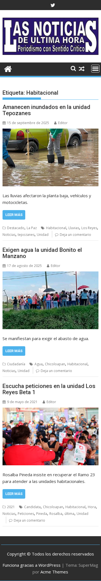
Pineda (41, 513)
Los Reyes (89, 228)
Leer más (13, 215)
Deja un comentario (75, 234)
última (69, 513)
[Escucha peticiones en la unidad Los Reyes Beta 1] (51, 436)
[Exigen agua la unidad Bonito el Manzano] (51, 300)
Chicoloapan (55, 364)
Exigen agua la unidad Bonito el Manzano (42, 253)
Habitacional (56, 228)
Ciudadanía (16, 364)
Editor (63, 122)
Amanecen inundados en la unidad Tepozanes (46, 110)
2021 (11, 507)
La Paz (32, 228)
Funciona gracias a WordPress (32, 565)
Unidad (43, 234)
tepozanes (26, 234)
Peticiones (26, 513)
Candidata (32, 507)
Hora (92, 507)
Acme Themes (54, 572)
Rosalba (55, 513)
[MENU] (95, 69)
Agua (39, 364)
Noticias (9, 234)
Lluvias (73, 228)
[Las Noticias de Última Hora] (8, 68)
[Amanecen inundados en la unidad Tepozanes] (51, 157)
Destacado (15, 228)
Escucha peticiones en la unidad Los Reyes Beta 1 (49, 389)
